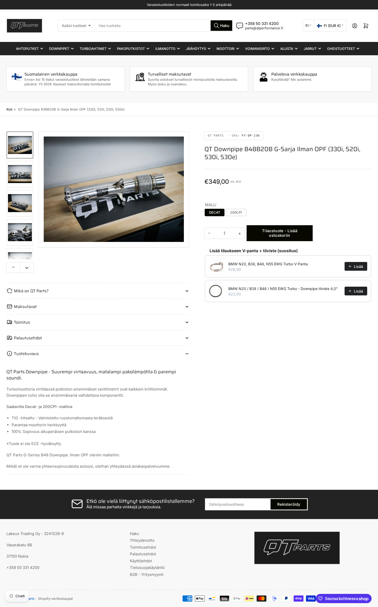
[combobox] (164, 26)
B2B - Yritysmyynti (147, 574)
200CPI (236, 212)
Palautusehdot (143, 553)
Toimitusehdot (143, 547)
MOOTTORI (226, 49)
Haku (134, 533)
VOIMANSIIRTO (257, 49)
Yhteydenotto (142, 540)
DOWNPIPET (59, 49)
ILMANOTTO (165, 49)
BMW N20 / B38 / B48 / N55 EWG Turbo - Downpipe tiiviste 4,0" (283, 288)
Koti (9, 109)
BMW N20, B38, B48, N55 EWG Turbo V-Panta (268, 264)
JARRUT (310, 49)
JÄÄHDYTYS (196, 49)
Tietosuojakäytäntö (147, 567)
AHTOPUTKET (27, 49)
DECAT (214, 212)
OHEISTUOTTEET (341, 49)
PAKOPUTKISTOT (131, 49)
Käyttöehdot (141, 560)
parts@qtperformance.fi (264, 28)
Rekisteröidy (288, 504)
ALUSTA (286, 49)
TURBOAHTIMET (93, 49)
